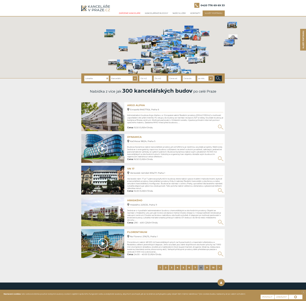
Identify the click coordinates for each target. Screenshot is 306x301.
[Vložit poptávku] (303, 40)
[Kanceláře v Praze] (95, 8)
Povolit (267, 297)
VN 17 (130, 168)
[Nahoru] (221, 282)
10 (213, 267)
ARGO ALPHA (136, 105)
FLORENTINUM (137, 232)
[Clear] (107, 78)
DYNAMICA (134, 136)
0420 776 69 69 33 (213, 5)
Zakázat (281, 297)
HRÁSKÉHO (134, 200)
